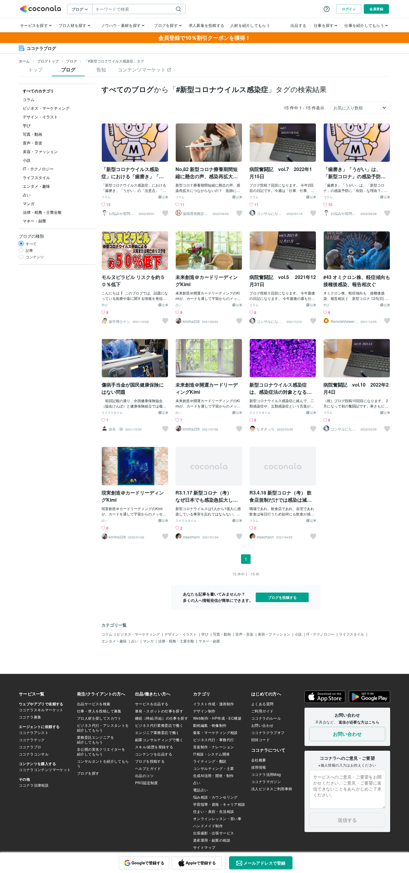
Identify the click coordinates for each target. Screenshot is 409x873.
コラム (106, 197)
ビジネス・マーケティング (139, 634)
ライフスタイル (112, 413)
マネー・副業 (209, 640)
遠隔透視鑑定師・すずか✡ (193, 213)
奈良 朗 (116, 429)
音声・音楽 (244, 634)
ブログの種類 (31, 236)
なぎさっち (266, 429)
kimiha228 (191, 321)
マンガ (148, 640)
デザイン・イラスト (181, 634)
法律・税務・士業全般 (176, 640)
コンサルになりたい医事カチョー (269, 213)
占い (178, 305)
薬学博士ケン (119, 321)
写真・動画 (222, 634)
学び (104, 305)
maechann (191, 537)
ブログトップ (48, 60)
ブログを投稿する (282, 597)
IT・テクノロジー (320, 634)
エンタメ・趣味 (115, 640)
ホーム (24, 60)
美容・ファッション (274, 634)
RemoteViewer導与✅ (344, 321)
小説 (299, 634)
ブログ (71, 60)
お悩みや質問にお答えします (121, 213)
